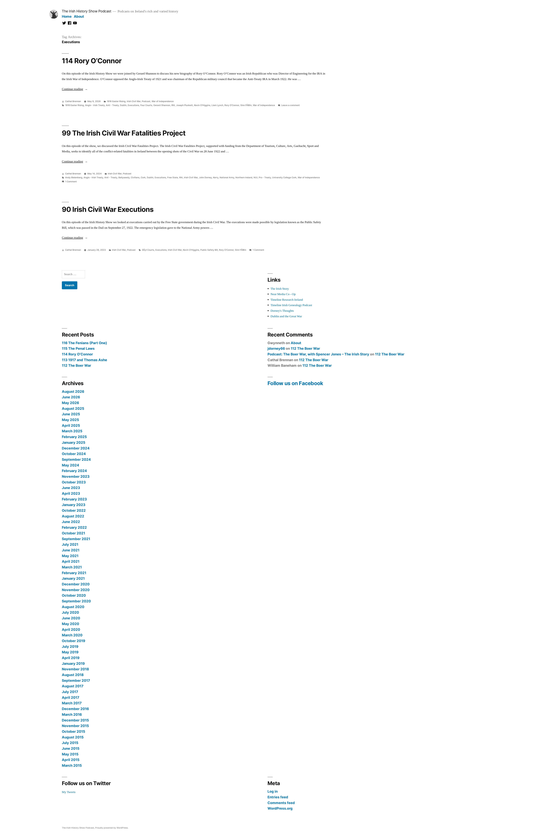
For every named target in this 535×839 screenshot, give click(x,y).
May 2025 (70, 420)
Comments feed (281, 803)
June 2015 (70, 748)
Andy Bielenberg (73, 177)
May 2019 (70, 652)
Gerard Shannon (161, 105)
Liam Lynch (217, 105)
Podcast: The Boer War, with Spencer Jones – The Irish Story (318, 354)
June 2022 (71, 522)
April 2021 (70, 561)
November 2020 (76, 590)
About (79, 16)
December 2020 (76, 584)
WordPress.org (280, 808)
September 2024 (76, 459)
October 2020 (74, 595)
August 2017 (72, 686)
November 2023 (75, 476)
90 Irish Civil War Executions (108, 209)
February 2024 (74, 471)
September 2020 (76, 601)
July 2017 (70, 692)
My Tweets (69, 792)
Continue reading (75, 89)
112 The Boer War (76, 365)
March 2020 (72, 635)
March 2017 (72, 703)
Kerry (215, 177)
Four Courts (146, 105)
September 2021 (76, 539)
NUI (255, 177)
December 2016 (75, 709)
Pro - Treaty (265, 177)
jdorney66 (276, 348)
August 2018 (73, 675)
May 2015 (70, 754)
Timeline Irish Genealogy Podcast (291, 305)
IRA (173, 105)
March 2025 (72, 431)
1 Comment (71, 181)
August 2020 (73, 607)
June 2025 (71, 414)
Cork (143, 177)
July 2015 (70, 743)
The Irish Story (280, 289)
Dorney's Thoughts (282, 311)
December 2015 (75, 720)
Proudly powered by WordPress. (111, 827)
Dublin (123, 105)
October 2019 (73, 641)
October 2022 (74, 510)
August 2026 (73, 391)
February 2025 (74, 437)
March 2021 (72, 567)
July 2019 (70, 646)
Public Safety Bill (209, 250)
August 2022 (73, 516)
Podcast (146, 101)
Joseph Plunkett (184, 105)
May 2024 (70, 465)
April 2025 (71, 425)
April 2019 (70, 658)
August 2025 (73, 408)
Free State (172, 177)
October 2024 (74, 454)
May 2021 (70, 556)
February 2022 (74, 527)
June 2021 (70, 550)
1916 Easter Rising (116, 101)
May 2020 (70, 624)
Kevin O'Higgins (202, 105)
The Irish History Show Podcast (86, 11)
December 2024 (76, 448)
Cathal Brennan (73, 101)
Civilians (135, 177)
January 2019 (73, 663)
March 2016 (72, 714)
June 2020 (71, 618)
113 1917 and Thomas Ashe (84, 360)
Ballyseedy (124, 177)
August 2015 (73, 737)
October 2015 (73, 731)
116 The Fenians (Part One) (84, 343)
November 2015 (75, 726)
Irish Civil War (134, 101)
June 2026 (71, 397)
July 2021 (70, 544)
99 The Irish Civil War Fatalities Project (123, 133)
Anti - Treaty (112, 105)
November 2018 (75, 669)
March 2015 (72, 765)
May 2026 (70, 403)
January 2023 (73, 505)
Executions (133, 105)
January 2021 (73, 578)
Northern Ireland (243, 177)
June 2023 (71, 488)
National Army (227, 177)
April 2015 (70, 760)
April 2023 (71, 493)
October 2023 (74, 482)
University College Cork (284, 177)
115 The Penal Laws (78, 348)
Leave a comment (290, 105)
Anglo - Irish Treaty (95, 105)
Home (66, 16)
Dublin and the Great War (286, 316)
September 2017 (76, 680)
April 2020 (71, 629)
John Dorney (205, 177)
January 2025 (73, 442)
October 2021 (73, 533)
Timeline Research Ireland (287, 300)
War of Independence (163, 101)
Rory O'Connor (231, 105)
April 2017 (70, 697)
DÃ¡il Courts (148, 250)
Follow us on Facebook (295, 383)
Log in (273, 791)
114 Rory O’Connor (91, 61)
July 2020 (70, 612)
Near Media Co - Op (283, 294)
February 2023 (74, 499)
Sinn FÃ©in (246, 105)
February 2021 (74, 573)
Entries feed (278, 797)
